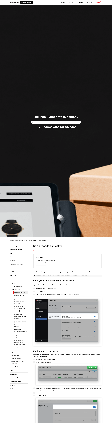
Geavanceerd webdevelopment (18, 378)
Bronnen (71, 2)
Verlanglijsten (15, 355)
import (62, 126)
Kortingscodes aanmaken (41, 262)
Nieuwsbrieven (15, 352)
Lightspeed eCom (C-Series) (17, 240)
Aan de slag (13, 246)
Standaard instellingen (41, 265)
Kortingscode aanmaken (20, 292)
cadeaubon (55, 126)
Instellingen (13, 374)
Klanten (12, 260)
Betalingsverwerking (16, 249)
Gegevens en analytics (17, 280)
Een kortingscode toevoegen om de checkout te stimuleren (19, 342)
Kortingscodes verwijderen (20, 347)
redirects (73, 126)
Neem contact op (79, 2)
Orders (12, 253)
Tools (11, 370)
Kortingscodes (42, 240)
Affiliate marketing (16, 358)
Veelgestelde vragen (15, 381)
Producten (13, 257)
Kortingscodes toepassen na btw (20, 336)
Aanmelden (98, 2)
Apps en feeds (14, 367)
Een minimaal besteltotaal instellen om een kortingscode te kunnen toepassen (20, 324)
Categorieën (63, 2)
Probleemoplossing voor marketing (18, 362)
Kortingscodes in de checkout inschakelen (45, 260)
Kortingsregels (16, 349)
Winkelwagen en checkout (17, 264)
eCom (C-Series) (27, 2)
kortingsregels (48, 126)
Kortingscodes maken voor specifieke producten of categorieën (20, 331)
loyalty (67, 126)
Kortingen (35, 240)
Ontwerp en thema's (16, 268)
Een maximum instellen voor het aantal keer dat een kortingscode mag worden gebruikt (20, 309)
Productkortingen (17, 286)
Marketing (28, 240)
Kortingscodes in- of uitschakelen (19, 296)
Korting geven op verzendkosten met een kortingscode (20, 316)
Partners (12, 388)
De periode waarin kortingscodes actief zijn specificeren (20, 301)
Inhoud (12, 271)
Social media (15, 278)
